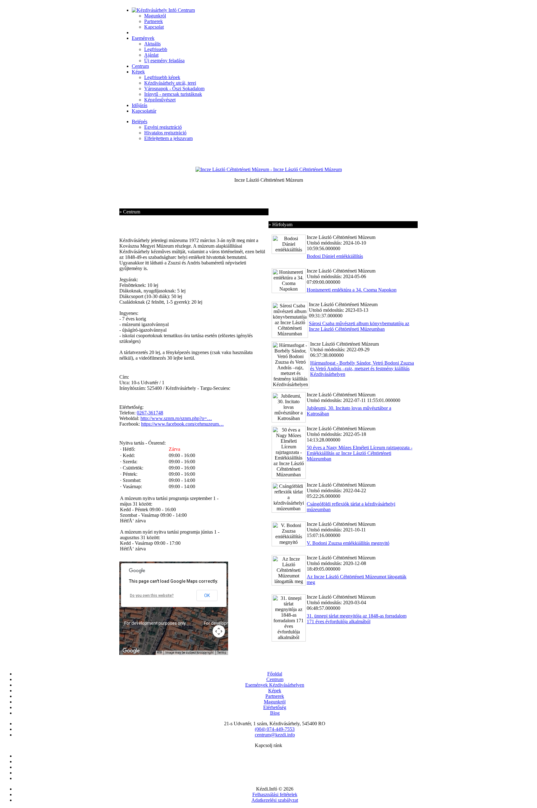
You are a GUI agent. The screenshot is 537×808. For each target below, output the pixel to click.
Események (143, 38)
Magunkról (155, 15)
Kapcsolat (154, 27)
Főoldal (274, 673)
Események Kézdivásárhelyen (274, 685)
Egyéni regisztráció (163, 127)
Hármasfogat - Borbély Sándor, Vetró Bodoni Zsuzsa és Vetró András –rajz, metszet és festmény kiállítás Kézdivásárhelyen (362, 368)
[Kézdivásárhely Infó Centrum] (163, 10)
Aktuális (152, 43)
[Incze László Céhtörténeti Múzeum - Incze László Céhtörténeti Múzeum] (268, 169)
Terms (221, 652)
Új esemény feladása (164, 60)
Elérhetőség (274, 707)
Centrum (140, 66)
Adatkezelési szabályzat (274, 800)
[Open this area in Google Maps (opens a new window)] (131, 651)
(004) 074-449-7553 (275, 729)
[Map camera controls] (219, 631)
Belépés (139, 121)
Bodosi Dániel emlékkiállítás (335, 256)
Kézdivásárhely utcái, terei (170, 83)
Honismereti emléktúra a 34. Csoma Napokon (352, 289)
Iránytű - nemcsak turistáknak (173, 94)
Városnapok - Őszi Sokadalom (174, 88)
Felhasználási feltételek (274, 794)
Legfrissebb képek (162, 77)
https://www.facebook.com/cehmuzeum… (182, 424)
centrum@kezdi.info (275, 734)
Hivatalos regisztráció (165, 132)
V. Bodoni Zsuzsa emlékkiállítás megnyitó (348, 543)
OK (207, 595)
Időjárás (139, 105)
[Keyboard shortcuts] (159, 652)
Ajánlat (151, 55)
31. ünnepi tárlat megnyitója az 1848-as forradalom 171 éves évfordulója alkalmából (356, 618)
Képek (138, 71)
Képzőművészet (160, 99)
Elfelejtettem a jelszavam (168, 138)
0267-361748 (150, 412)
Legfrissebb (155, 49)
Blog (275, 713)
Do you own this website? (152, 595)
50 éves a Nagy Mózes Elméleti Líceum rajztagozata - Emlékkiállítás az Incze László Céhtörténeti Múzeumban (359, 453)
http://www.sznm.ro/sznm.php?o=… (176, 418)
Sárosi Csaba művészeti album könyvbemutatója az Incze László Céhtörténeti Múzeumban (359, 326)
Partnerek (153, 21)
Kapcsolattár (144, 111)
